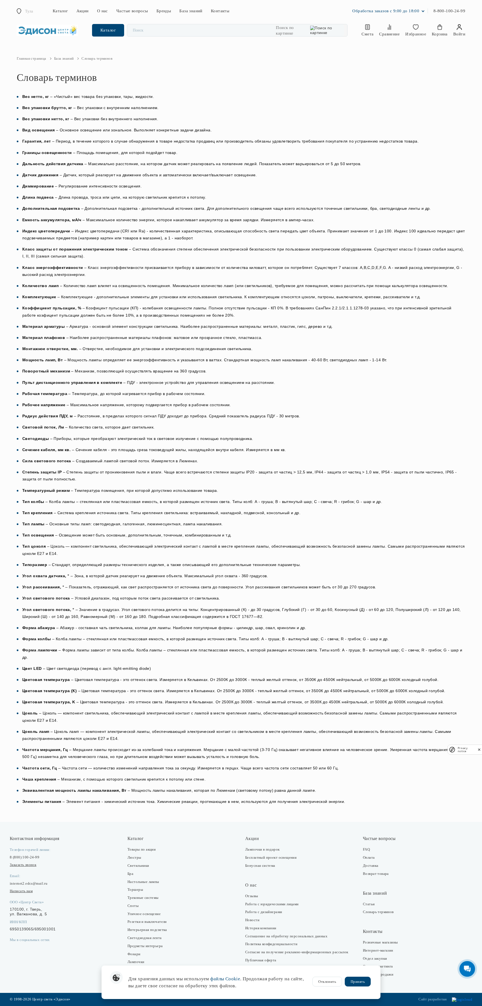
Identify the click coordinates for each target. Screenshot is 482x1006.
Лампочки (135, 962)
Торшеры (135, 889)
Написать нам (21, 891)
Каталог (60, 11)
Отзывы (251, 896)
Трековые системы (143, 898)
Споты (133, 906)
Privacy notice (462, 750)
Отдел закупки (375, 958)
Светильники (138, 865)
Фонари (134, 954)
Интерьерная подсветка (147, 930)
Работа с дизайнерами (263, 912)
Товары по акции (141, 849)
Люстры (134, 857)
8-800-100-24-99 (449, 11)
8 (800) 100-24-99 (24, 857)
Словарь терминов (378, 912)
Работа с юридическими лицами (272, 904)
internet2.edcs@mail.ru (28, 883)
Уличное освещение (144, 914)
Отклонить (327, 981)
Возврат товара (376, 874)
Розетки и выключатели (147, 922)
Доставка (370, 865)
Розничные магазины (380, 942)
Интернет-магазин (378, 950)
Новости (252, 920)
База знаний (191, 11)
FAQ (366, 849)
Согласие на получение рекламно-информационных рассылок (296, 952)
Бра (130, 874)
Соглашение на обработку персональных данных (286, 936)
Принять (358, 981)
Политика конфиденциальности (271, 944)
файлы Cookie (225, 978)
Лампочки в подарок (262, 849)
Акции (82, 11)
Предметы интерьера (145, 946)
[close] (479, 749)
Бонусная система (260, 865)
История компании (260, 928)
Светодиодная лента (144, 938)
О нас (102, 11)
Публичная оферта (260, 960)
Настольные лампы (143, 882)
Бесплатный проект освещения (271, 857)
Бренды (163, 11)
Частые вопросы (132, 11)
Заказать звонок (23, 865)
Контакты (220, 11)
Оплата (369, 857)
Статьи (369, 904)
